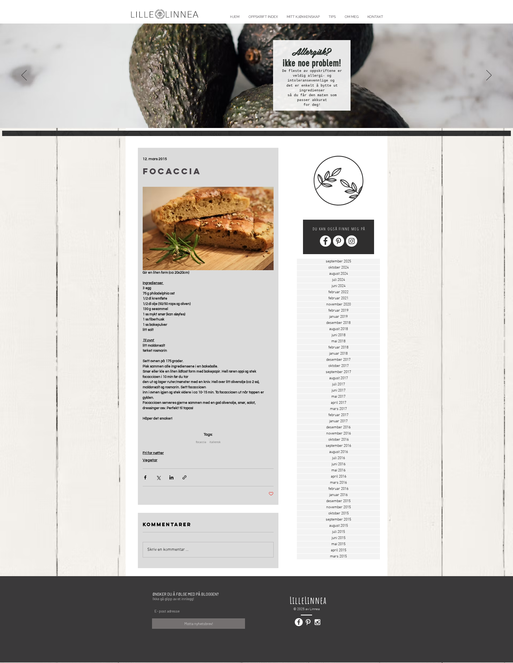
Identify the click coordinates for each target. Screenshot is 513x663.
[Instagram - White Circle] (351, 241)
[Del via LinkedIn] (171, 477)
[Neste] (489, 75)
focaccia (201, 442)
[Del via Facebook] (145, 477)
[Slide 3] (261, 117)
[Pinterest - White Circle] (338, 241)
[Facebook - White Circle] (325, 241)
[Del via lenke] (184, 477)
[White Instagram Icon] (317, 622)
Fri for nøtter (153, 453)
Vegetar (150, 460)
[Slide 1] (252, 117)
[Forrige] (24, 75)
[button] (332, 14)
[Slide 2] (256, 117)
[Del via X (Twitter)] (158, 477)
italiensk (214, 442)
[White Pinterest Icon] (308, 622)
